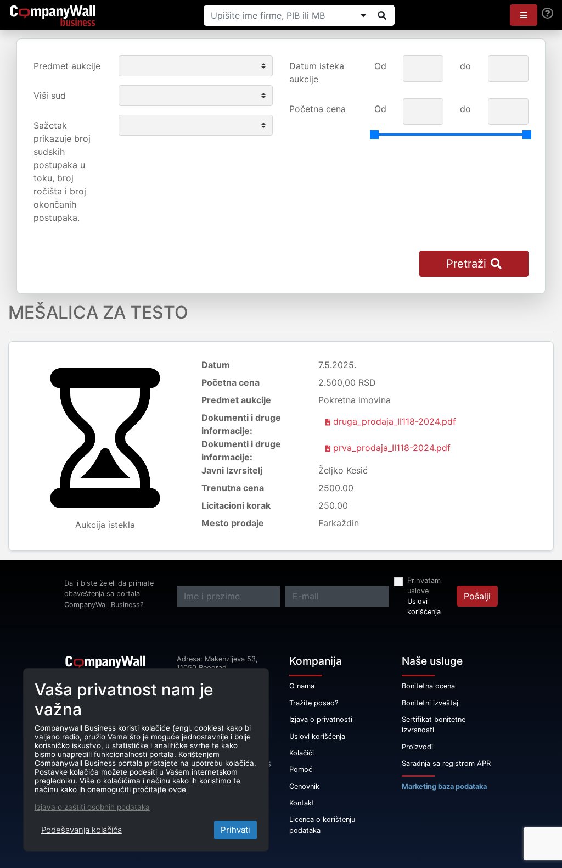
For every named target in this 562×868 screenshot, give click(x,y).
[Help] (547, 13)
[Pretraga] (382, 15)
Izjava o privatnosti (320, 719)
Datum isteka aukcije (316, 72)
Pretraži (466, 263)
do (465, 65)
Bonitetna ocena (428, 686)
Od (380, 65)
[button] (523, 15)
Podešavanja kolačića (81, 830)
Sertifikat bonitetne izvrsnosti (433, 724)
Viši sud (49, 95)
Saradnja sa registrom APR (446, 763)
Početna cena (317, 108)
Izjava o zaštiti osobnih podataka (92, 807)
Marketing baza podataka (444, 786)
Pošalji (477, 596)
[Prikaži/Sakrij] (363, 15)
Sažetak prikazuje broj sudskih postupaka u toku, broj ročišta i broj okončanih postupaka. (62, 171)
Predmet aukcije (66, 65)
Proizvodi (417, 747)
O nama (301, 686)
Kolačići (301, 753)
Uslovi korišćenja (424, 606)
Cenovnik (304, 786)
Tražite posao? (313, 703)
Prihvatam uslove (424, 585)
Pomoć (300, 769)
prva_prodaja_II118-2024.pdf (390, 447)
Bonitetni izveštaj (430, 703)
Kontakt (301, 803)
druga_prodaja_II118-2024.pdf (393, 421)
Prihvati (235, 830)
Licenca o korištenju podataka (322, 824)
